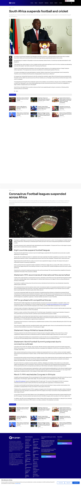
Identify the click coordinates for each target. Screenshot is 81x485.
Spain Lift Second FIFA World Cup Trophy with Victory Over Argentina (66, 114)
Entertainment (28, 467)
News (36, 2)
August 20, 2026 (41, 101)
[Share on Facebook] (10, 57)
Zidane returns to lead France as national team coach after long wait (23, 114)
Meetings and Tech (36, 455)
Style (34, 468)
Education (27, 458)
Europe (26, 470)
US (33, 472)
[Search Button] (71, 3)
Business (46, 2)
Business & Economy (27, 447)
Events (60, 2)
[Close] (80, 479)
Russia (34, 463)
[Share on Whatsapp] (10, 63)
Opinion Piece (36, 459)
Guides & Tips (35, 441)
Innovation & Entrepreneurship (36, 448)
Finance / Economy (27, 476)
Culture (26, 453)
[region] (40, 481)
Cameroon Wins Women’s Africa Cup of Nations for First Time (22, 107)
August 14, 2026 (41, 110)
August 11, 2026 (62, 110)
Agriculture (27, 439)
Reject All (68, 482)
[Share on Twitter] (10, 60)
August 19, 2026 (62, 413)
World (56, 2)
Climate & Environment (27, 451)
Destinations (27, 455)
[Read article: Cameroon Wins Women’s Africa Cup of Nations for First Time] (12, 108)
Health (34, 444)
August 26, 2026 (19, 101)
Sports (51, 2)
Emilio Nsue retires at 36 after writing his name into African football (23, 99)
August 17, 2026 (19, 110)
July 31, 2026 (19, 116)
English (68, 0)
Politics (34, 461)
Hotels (34, 445)
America (27, 440)
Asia (26, 442)
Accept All (76, 482)
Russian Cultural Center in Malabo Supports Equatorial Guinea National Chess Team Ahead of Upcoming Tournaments (65, 100)
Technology (35, 469)
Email (58, 439)
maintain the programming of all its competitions (58, 304)
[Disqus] (40, 136)
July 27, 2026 (41, 117)
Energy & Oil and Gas (28, 465)
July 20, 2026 (62, 116)
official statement (20, 381)
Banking (26, 443)
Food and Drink (36, 439)
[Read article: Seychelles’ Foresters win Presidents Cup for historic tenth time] (55, 108)
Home (32, 2)
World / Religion (36, 475)
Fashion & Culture (27, 472)
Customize (61, 482)
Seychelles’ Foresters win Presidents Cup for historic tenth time (65, 107)
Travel (34, 471)
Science (34, 465)
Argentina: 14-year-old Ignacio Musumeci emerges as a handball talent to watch (44, 99)
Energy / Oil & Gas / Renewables (27, 460)
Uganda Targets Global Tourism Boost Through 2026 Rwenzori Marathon (44, 107)
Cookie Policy (17, 483)
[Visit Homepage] (14, 3)
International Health (35, 451)
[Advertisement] (40, 185)
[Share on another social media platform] (10, 66)
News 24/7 (41, 2)
